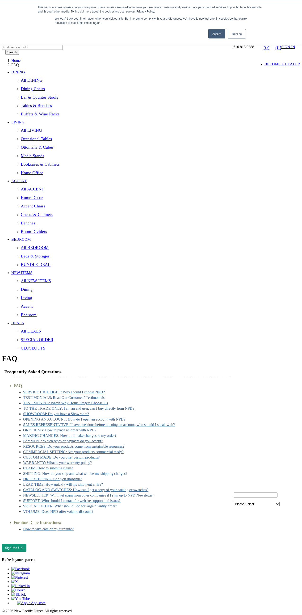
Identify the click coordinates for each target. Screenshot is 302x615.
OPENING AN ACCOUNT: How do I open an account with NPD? (74, 419)
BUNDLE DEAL (35, 264)
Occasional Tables (36, 138)
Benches (28, 223)
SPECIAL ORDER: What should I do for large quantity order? (70, 506)
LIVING (18, 122)
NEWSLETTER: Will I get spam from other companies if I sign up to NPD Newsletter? (88, 495)
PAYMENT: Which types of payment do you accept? (63, 441)
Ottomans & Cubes (37, 147)
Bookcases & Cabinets (40, 164)
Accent (27, 306)
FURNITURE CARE (250, 482)
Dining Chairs (33, 88)
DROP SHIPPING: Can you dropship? (52, 479)
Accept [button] (216, 34)
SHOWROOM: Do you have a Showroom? (56, 414)
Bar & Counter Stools (39, 97)
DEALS (17, 323)
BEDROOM (21, 239)
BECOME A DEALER (282, 64)
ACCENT (19, 181)
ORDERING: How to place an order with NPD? (59, 430)
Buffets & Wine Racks (40, 114)
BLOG (239, 410)
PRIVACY (242, 450)
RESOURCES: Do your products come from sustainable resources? (73, 446)
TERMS (240, 434)
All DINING (31, 80)
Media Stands (32, 155)
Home (16, 61)
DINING (18, 72)
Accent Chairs (33, 206)
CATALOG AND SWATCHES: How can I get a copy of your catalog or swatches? (85, 490)
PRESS (239, 426)
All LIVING (31, 130)
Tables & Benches (36, 105)
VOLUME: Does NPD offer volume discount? (58, 512)
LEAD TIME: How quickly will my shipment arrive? (63, 484)
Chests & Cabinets (37, 214)
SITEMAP (242, 474)
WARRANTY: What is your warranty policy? (57, 463)
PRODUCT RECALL (251, 466)
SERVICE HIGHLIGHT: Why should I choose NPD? (64, 392)
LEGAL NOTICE (247, 458)
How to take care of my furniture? (48, 529)
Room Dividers (34, 231)
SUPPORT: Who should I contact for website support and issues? (72, 501)
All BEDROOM (35, 247)
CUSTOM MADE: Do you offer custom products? (61, 457)
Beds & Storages (35, 256)
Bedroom (29, 314)
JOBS (238, 418)
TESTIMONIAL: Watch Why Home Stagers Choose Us (65, 403)
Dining (27, 289)
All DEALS (31, 331)
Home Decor (32, 197)
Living (26, 297)
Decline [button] (237, 34)
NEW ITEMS (21, 273)
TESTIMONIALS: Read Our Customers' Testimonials (64, 398)
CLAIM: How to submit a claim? (48, 468)
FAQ (237, 386)
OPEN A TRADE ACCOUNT (257, 394)
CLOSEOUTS (33, 348)
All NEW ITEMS (36, 280)
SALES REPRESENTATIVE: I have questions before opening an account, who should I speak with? (99, 425)
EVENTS (241, 402)
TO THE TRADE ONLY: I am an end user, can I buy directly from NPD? (78, 408)
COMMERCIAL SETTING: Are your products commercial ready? (73, 452)
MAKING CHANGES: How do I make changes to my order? (69, 436)
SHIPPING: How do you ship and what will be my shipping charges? (75, 474)
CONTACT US (246, 378)
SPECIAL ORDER (37, 339)
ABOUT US (243, 370)
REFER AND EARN (250, 442)
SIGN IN (288, 47)
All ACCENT (32, 189)
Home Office (32, 172)
